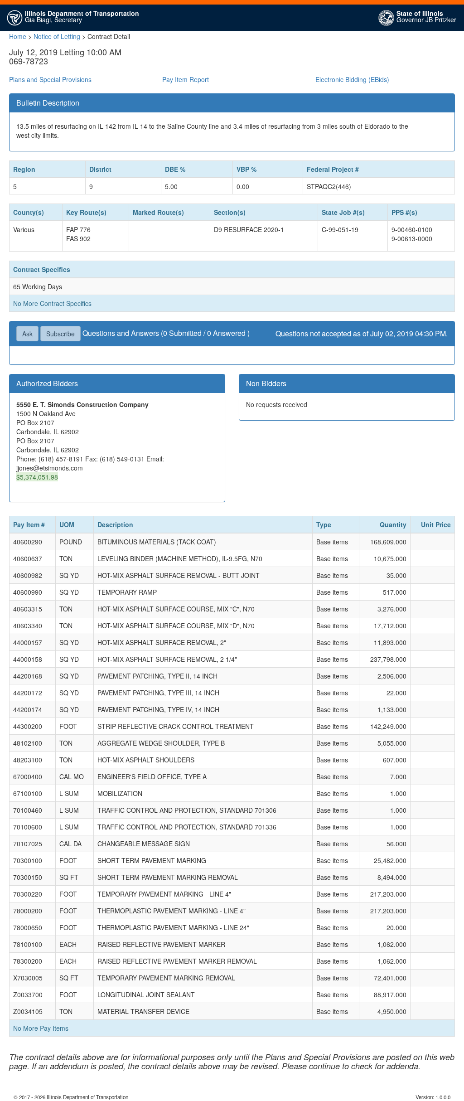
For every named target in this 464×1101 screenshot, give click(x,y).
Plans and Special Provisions (50, 79)
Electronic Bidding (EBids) (352, 79)
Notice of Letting (57, 36)
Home (17, 36)
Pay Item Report (185, 79)
